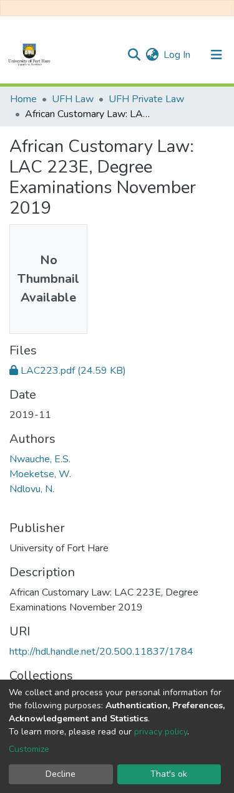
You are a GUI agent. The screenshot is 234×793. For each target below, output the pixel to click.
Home (23, 99)
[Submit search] (134, 54)
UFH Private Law (146, 99)
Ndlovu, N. (31, 489)
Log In (177, 55)
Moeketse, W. (40, 474)
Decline (61, 774)
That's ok (168, 774)
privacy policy (160, 732)
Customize (29, 749)
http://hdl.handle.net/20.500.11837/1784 (101, 651)
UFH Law (73, 99)
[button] (152, 54)
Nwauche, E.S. (40, 459)
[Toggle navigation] (216, 54)
